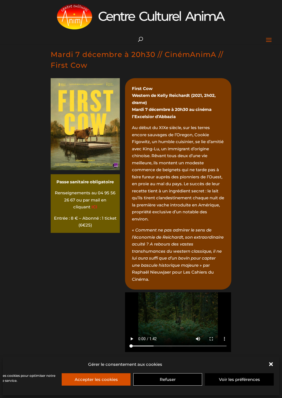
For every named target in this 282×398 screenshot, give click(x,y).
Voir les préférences (239, 379)
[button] (271, 364)
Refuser (168, 379)
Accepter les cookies (96, 379)
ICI (94, 206)
